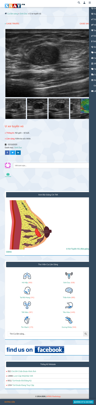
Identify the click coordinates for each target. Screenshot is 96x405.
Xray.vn (15, 6)
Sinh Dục (24, 14)
